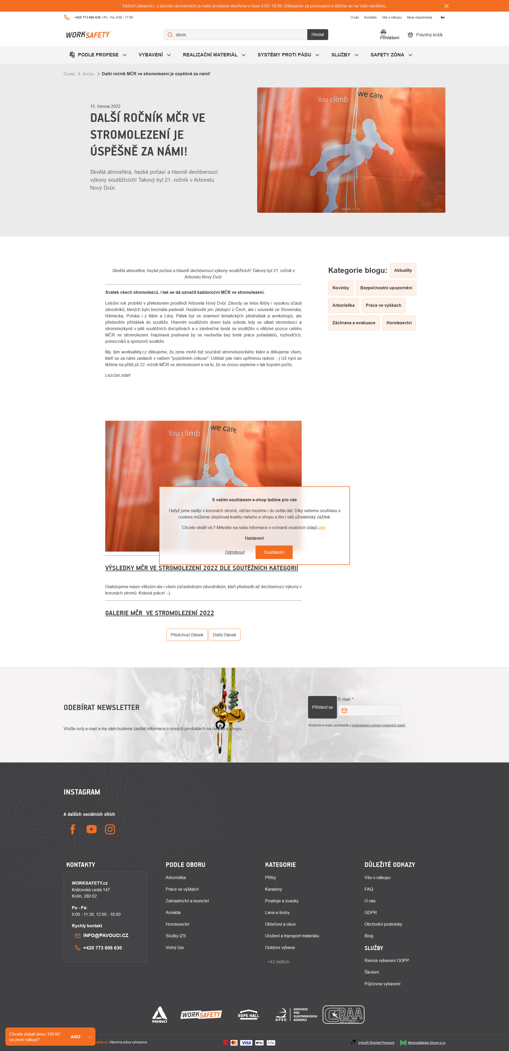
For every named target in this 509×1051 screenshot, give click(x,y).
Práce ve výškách (182, 889)
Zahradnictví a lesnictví (187, 900)
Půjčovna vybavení (382, 983)
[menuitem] (98, 55)
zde (321, 527)
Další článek (224, 634)
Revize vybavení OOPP (387, 960)
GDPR (371, 912)
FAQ (369, 889)
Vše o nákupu (392, 17)
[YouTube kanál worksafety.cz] (91, 829)
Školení (372, 972)
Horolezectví (177, 924)
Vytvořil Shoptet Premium (376, 1043)
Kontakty (370, 17)
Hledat (317, 34)
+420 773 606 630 (102, 948)
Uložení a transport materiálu (292, 935)
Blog (369, 935)
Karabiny (273, 889)
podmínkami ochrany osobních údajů (378, 725)
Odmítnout (234, 552)
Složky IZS (176, 935)
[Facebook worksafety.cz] (73, 829)
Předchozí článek (187, 634)
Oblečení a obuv (280, 924)
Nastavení (254, 538)
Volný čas (175, 947)
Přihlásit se (322, 707)
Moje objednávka (419, 17)
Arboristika (176, 877)
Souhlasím (274, 552)
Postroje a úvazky (282, 900)
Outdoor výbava (280, 947)
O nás (354, 17)
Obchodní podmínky (383, 924)
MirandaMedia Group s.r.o (426, 1043)
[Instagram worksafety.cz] (110, 829)
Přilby (270, 877)
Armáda (173, 912)
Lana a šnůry (277, 912)
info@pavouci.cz (105, 935)
